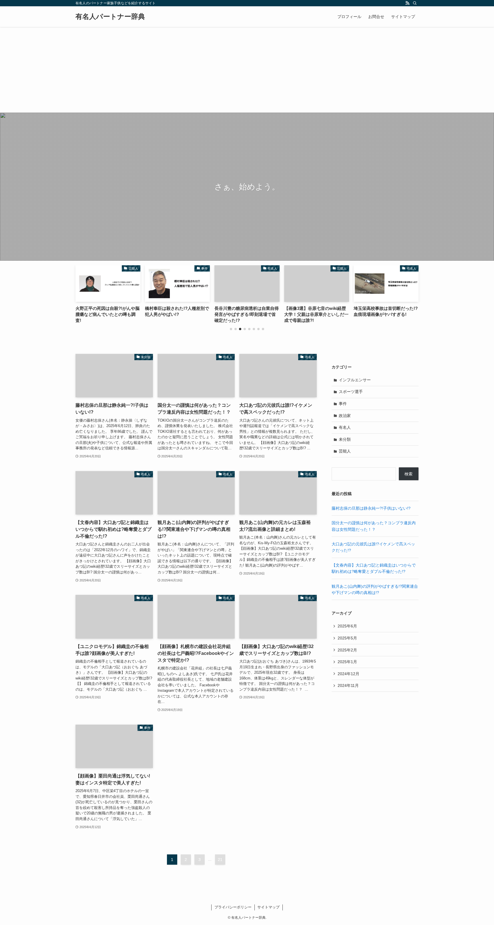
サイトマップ (268, 907)
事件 (343, 403)
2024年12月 (348, 673)
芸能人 (345, 451)
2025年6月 (347, 626)
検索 (409, 474)
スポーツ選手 (351, 391)
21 (220, 859)
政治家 (345, 415)
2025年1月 (347, 661)
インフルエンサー (355, 380)
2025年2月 (347, 650)
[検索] (415, 3)
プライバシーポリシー (233, 907)
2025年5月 (347, 638)
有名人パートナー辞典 (110, 16)
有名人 (345, 427)
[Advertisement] (247, 70)
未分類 (345, 439)
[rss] (407, 3)
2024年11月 (348, 685)
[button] (231, 329)
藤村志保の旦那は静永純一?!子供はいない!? (371, 508)
